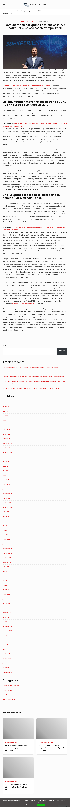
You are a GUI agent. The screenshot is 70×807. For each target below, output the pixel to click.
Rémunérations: (7, 690)
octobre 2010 (6, 653)
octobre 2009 (7, 658)
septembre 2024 (8, 507)
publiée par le (25, 304)
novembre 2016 (7, 631)
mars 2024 (6, 534)
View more (61, 802)
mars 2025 (6, 480)
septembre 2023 (8, 562)
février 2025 (6, 484)
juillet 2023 (6, 571)
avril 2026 (5, 420)
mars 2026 (6, 425)
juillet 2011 (5, 649)
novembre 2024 (7, 498)
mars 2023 (6, 589)
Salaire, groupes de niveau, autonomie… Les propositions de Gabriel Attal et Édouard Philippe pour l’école (34, 372)
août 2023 (6, 567)
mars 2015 (6, 635)
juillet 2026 (6, 406)
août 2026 (6, 402)
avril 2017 (5, 621)
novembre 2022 (7, 603)
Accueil (5, 11)
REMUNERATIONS (38, 5)
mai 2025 (5, 470)
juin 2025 (5, 466)
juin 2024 (5, 521)
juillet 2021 (6, 617)
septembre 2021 (7, 612)
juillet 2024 (6, 516)
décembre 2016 (7, 626)
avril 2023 (5, 585)
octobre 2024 (7, 502)
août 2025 (6, 457)
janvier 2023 (6, 599)
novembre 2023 (7, 553)
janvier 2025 (6, 489)
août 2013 (5, 644)
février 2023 (6, 594)
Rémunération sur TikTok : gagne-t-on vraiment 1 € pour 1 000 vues (51, 748)
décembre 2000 (7, 672)
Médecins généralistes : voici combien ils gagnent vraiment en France (17, 748)
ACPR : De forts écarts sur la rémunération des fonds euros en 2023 (17, 787)
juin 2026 (5, 411)
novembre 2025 (7, 443)
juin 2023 (5, 576)
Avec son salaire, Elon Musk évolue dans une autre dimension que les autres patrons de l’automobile (32, 388)
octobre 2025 (7, 447)
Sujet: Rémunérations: (11, 338)
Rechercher (7, 346)
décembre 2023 (7, 548)
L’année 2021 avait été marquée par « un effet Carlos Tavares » (27, 86)
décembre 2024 (7, 493)
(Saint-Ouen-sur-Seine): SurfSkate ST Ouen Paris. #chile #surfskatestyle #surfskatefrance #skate (31, 367)
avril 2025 (5, 475)
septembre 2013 (7, 640)
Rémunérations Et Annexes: (11, 685)
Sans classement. (8, 695)
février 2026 (6, 429)
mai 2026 (5, 415)
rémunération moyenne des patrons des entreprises (25, 70)
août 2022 (6, 608)
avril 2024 (5, 530)
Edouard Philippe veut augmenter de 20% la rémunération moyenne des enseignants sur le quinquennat (33, 376)
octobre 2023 (7, 557)
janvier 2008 (6, 663)
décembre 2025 (7, 438)
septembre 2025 (8, 452)
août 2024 (6, 512)
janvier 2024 (6, 544)
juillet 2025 (6, 461)
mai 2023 (5, 580)
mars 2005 (6, 667)
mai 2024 (5, 525)
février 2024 (6, 539)
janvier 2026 (6, 434)
